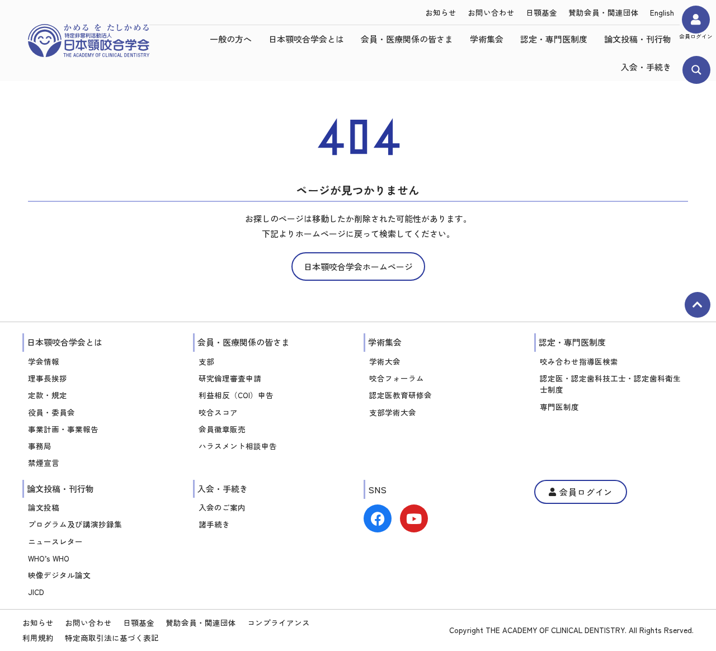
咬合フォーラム (396, 378)
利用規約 (38, 637)
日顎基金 (541, 12)
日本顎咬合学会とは (306, 39)
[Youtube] (414, 518)
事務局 (39, 445)
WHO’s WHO (48, 558)
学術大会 (385, 361)
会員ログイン (696, 36)
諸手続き (214, 524)
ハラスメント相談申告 (238, 445)
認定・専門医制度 (553, 39)
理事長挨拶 (47, 378)
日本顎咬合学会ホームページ (358, 266)
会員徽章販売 (222, 429)
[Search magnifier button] (696, 70)
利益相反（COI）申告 (236, 394)
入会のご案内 (222, 507)
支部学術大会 (392, 412)
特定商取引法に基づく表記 (112, 637)
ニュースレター (55, 541)
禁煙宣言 (43, 462)
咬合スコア (218, 412)
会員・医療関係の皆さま (407, 39)
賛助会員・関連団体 (603, 12)
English (662, 12)
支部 (206, 361)
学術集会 (486, 39)
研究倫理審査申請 (230, 378)
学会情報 (43, 361)
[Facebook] (378, 518)
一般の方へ (231, 39)
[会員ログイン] (696, 20)
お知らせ (440, 12)
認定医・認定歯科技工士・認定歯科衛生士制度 (610, 383)
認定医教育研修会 (400, 394)
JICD (36, 591)
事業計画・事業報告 (63, 429)
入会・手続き (646, 67)
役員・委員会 (51, 412)
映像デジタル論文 (59, 575)
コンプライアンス (278, 622)
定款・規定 (47, 394)
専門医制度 (559, 406)
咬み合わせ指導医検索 (579, 361)
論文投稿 (43, 507)
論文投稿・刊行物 (637, 39)
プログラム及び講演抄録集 (75, 524)
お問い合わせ (491, 12)
